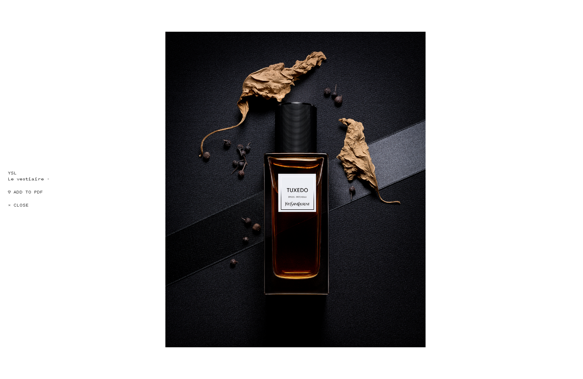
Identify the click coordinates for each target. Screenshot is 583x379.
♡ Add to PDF (25, 192)
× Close (18, 205)
